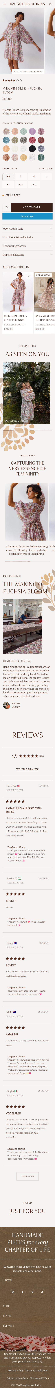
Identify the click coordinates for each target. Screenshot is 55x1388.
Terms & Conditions (36, 1370)
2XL (21, 184)
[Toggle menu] (4, 3)
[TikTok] (42, 1292)
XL (8, 184)
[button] (27, 1306)
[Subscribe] (48, 1280)
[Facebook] (23, 1292)
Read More (45, 113)
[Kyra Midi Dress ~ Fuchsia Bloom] (17, 292)
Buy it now (27, 216)
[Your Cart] (50, 3)
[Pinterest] (32, 1292)
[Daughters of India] (27, 4)
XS (8, 176)
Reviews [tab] (27, 735)
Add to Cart (32, 207)
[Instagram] (13, 1292)
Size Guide (46, 168)
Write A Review (27, 769)
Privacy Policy (16, 1370)
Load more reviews (27, 1176)
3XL (33, 184)
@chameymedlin (16, 421)
